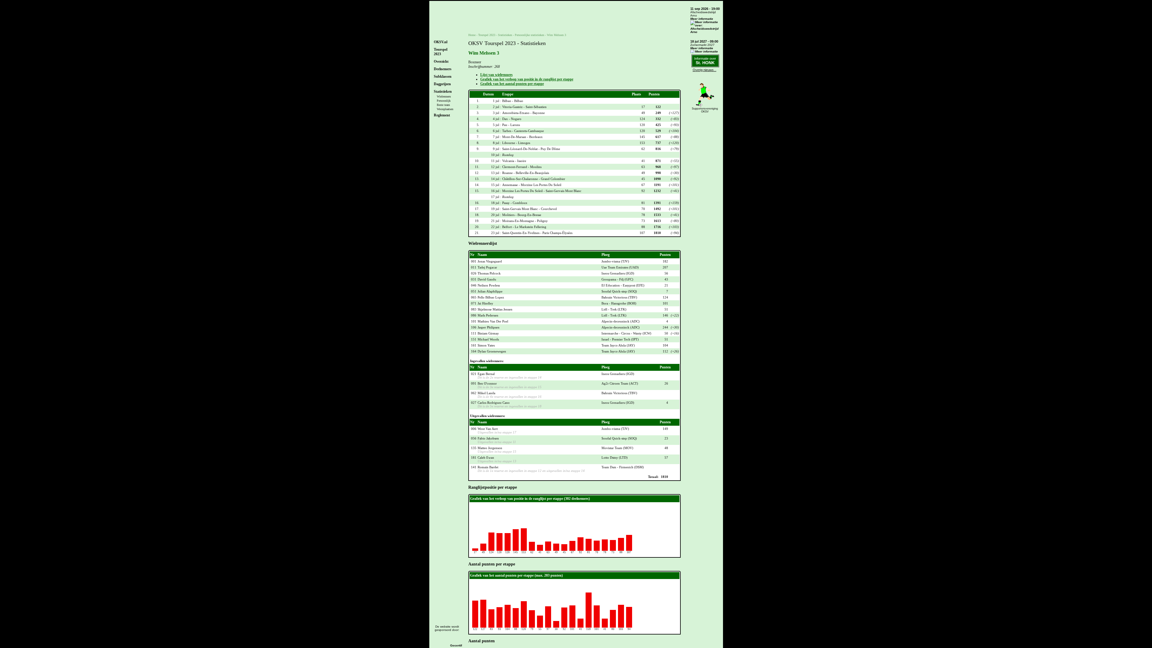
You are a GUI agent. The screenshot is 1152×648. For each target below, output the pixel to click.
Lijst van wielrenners (496, 75)
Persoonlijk (444, 100)
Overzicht (441, 61)
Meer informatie (701, 18)
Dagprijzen (442, 84)
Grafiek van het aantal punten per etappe (512, 84)
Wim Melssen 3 (556, 35)
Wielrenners (444, 96)
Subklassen (443, 76)
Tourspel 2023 (486, 35)
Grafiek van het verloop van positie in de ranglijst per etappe (526, 79)
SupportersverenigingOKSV (705, 110)
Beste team (443, 104)
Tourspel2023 (440, 51)
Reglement (442, 115)
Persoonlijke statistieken (529, 35)
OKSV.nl (440, 42)
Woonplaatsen (445, 109)
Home (472, 35)
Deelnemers (443, 69)
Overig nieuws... (704, 70)
